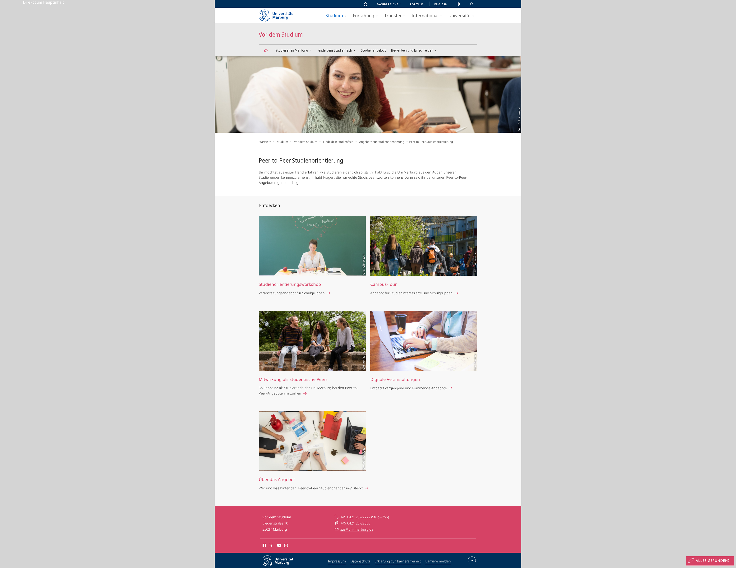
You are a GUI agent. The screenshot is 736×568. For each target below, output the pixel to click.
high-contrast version (458, 4)
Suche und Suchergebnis (471, 4)
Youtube (278, 546)
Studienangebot (373, 50)
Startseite (265, 142)
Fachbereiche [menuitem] (387, 4)
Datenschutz (360, 561)
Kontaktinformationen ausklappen (472, 560)
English (440, 4)
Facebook (263, 546)
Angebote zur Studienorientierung (381, 142)
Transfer (393, 15)
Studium (334, 15)
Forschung (363, 15)
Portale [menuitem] (416, 4)
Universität (459, 15)
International (425, 15)
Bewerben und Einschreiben (412, 50)
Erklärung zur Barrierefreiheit (398, 561)
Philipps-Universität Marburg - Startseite (283, 14)
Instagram (286, 546)
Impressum (337, 561)
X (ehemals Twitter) (271, 545)
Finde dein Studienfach (334, 50)
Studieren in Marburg (291, 50)
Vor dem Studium (266, 50)
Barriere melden (438, 561)
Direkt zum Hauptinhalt (43, 2)
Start (365, 4)
